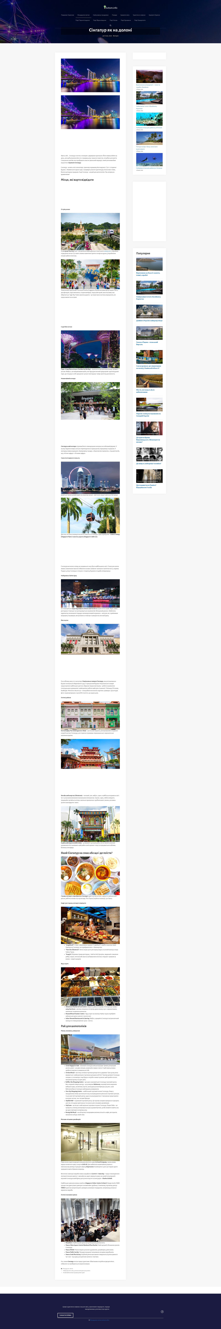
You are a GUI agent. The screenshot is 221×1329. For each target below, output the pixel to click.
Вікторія (115, 36)
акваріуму (107, 251)
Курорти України (154, 15)
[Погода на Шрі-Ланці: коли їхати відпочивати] (149, 139)
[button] (110, 25)
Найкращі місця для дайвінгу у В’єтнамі (149, 127)
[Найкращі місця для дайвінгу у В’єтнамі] (149, 120)
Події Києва (113, 20)
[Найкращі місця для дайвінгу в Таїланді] (149, 160)
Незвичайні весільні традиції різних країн (74, 1272)
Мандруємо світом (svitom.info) (99, 1320)
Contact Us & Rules (65, 1315)
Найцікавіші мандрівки (101, 15)
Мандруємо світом (83, 15)
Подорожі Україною (67, 15)
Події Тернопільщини (83, 20)
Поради (114, 15)
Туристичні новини (139, 15)
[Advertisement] (90, 142)
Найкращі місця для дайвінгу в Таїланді (149, 168)
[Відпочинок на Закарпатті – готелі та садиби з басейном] (149, 77)
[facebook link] (162, 1311)
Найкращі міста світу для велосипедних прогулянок (76, 1270)
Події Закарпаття (139, 20)
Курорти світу (125, 15)
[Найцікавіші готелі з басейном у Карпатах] (149, 98)
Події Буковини (126, 20)
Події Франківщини (99, 20)
